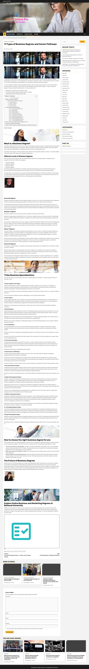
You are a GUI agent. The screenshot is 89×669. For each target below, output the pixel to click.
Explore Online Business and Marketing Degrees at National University (21, 125)
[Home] (4, 34)
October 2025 (65, 86)
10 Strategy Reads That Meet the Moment (49, 554)
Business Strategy (66, 134)
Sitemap (36, 34)
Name (7, 613)
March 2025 (64, 101)
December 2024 (65, 107)
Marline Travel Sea (66, 146)
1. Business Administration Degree (17, 108)
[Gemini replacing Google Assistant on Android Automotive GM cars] (34, 646)
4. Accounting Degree (15, 112)
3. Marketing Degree (14, 111)
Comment (7, 596)
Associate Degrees (13, 102)
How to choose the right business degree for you (16, 121)
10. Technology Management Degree (18, 119)
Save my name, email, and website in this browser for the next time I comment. (25, 628)
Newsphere (48, 667)
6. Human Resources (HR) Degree (17, 114)
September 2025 (65, 88)
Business (8, 551)
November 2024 (65, 109)
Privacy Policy (28, 34)
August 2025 (65, 90)
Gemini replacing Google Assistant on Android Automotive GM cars (31, 657)
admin (13, 582)
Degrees (16, 551)
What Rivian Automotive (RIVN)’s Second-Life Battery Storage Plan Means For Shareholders (76, 657)
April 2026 (64, 75)
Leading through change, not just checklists (32, 579)
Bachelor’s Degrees (13, 103)
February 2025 (65, 103)
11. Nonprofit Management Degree (17, 120)
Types (24, 551)
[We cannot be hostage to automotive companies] (55, 646)
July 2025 (64, 92)
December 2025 (65, 81)
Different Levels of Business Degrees (15, 100)
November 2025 (65, 84)
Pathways (20, 551)
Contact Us (20, 34)
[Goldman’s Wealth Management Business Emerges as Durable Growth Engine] (51, 569)
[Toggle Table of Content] (35, 96)
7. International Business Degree (16, 115)
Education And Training (67, 136)
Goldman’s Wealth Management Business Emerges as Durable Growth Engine (50, 581)
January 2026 (65, 79)
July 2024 (64, 117)
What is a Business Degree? (12, 99)
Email (7, 618)
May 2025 (64, 96)
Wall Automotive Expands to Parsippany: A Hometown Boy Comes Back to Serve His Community (71, 51)
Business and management (9, 41)
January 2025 (65, 105)
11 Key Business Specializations (13, 107)
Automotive (64, 129)
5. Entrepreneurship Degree (15, 113)
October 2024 (65, 111)
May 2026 (64, 73)
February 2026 (65, 77)
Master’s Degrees (13, 104)
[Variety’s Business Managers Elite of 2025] (12, 569)
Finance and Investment (67, 138)
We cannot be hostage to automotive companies (72, 58)
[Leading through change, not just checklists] (32, 569)
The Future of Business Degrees (13, 123)
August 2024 (65, 115)
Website (7, 623)
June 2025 (64, 94)
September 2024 (65, 113)
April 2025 (64, 98)
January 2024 (65, 122)
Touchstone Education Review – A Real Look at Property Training (17, 555)
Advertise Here (11, 34)
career (12, 551)
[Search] (85, 34)
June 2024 (64, 120)
